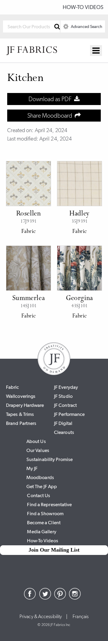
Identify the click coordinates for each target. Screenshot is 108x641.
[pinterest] (60, 598)
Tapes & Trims (20, 414)
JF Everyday (66, 387)
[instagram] (75, 598)
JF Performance (69, 414)
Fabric (12, 387)
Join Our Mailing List (54, 550)
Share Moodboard (51, 115)
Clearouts (64, 432)
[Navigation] (96, 51)
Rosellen (28, 214)
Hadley (79, 214)
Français (80, 616)
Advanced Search (86, 26)
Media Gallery (41, 531)
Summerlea (28, 298)
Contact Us (38, 495)
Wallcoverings (20, 396)
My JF (32, 468)
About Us (36, 441)
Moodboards (40, 477)
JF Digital (63, 423)
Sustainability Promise (49, 459)
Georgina (79, 298)
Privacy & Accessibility (41, 616)
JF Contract (65, 405)
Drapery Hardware (25, 405)
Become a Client (44, 522)
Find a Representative (49, 504)
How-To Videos (83, 7)
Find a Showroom (45, 513)
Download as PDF (51, 99)
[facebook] (30, 598)
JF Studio (63, 396)
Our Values (37, 450)
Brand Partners (21, 423)
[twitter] (45, 598)
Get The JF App (41, 486)
